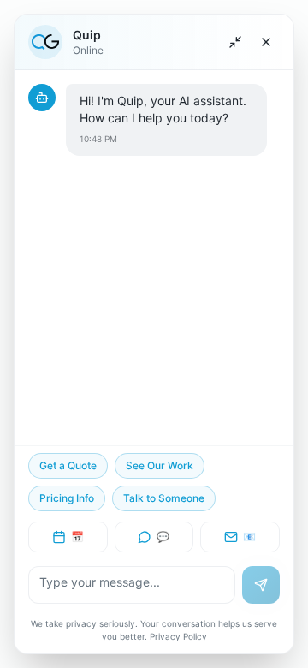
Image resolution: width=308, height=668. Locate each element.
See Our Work (159, 465)
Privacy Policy (178, 636)
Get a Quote (68, 465)
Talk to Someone (163, 498)
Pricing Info (66, 498)
